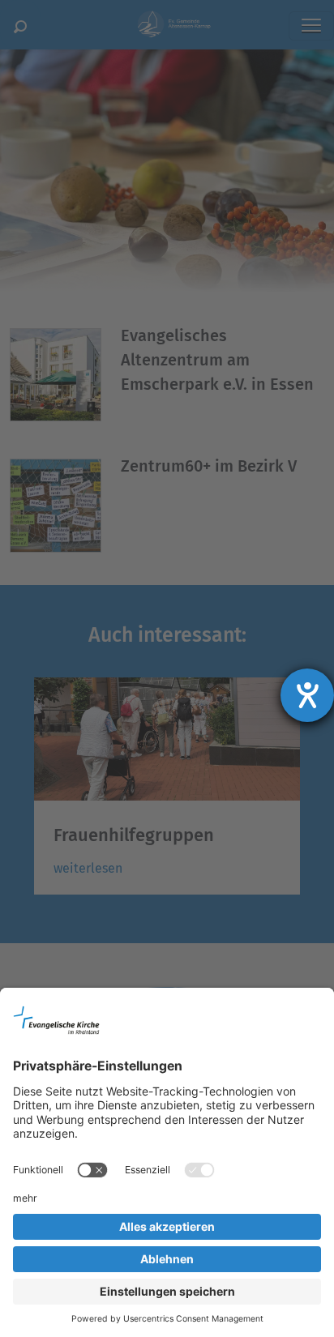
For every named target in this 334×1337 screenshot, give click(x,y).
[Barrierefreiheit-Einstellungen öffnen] (307, 695)
